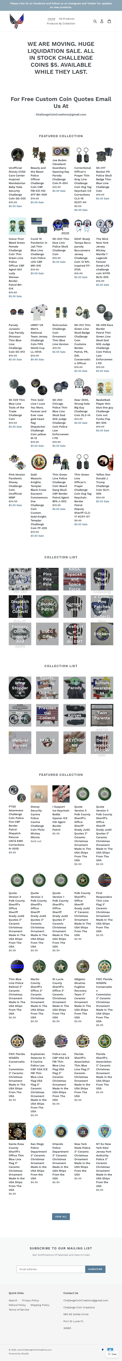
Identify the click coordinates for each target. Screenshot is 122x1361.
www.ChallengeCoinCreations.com (34, 1350)
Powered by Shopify (19, 1353)
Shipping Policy (39, 1305)
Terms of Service (19, 1309)
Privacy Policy (30, 1300)
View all (61, 1216)
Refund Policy (17, 1305)
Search (13, 1300)
